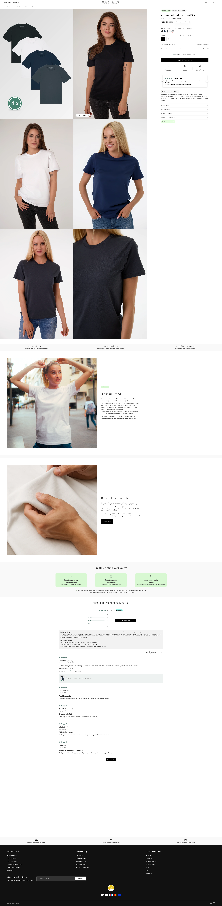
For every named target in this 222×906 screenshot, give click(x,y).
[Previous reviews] (163, 81)
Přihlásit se (80, 878)
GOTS (129, 514)
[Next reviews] (207, 81)
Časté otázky (149, 858)
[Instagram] (214, 903)
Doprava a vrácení (166, 113)
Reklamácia (10, 870)
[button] (162, 18)
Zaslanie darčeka (81, 858)
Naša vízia (149, 873)
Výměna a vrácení (12, 855)
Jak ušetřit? (79, 855)
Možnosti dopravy (12, 861)
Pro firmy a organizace (82, 867)
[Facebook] (211, 903)
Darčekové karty (81, 861)
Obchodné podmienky (13, 867)
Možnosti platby (11, 858)
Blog (147, 870)
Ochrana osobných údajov (14, 864)
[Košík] (217, 3)
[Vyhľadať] (210, 3)
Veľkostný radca (150, 864)
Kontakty (148, 855)
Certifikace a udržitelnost (168, 117)
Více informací (107, 521)
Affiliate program (81, 864)
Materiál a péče (165, 109)
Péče (147, 867)
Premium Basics (15, 903)
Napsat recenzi (125, 620)
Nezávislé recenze (151, 861)
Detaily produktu (166, 105)
